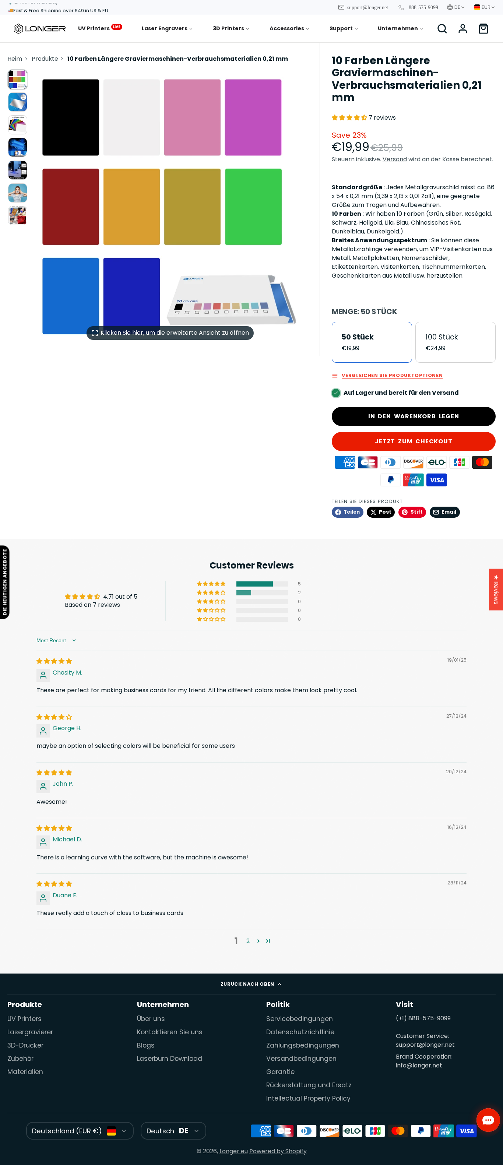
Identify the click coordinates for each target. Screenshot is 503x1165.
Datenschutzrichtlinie (300, 1032)
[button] (350, 117)
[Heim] (39, 28)
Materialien (25, 1071)
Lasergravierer (30, 1032)
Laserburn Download (169, 1058)
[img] (54, 661)
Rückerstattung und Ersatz (309, 1085)
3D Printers (228, 28)
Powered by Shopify (278, 1151)
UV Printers (99, 28)
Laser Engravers (164, 28)
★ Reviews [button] (496, 590)
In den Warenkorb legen (413, 416)
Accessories (287, 28)
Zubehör (20, 1058)
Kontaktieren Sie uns (170, 1032)
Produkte (45, 58)
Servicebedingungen (299, 1018)
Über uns (151, 1018)
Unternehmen (398, 28)
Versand (395, 159)
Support (341, 28)
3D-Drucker (25, 1045)
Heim (14, 58)
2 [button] (248, 941)
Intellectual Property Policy (308, 1098)
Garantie (280, 1071)
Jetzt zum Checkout (413, 441)
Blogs (146, 1045)
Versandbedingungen (301, 1058)
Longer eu (233, 1151)
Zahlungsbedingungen (302, 1045)
